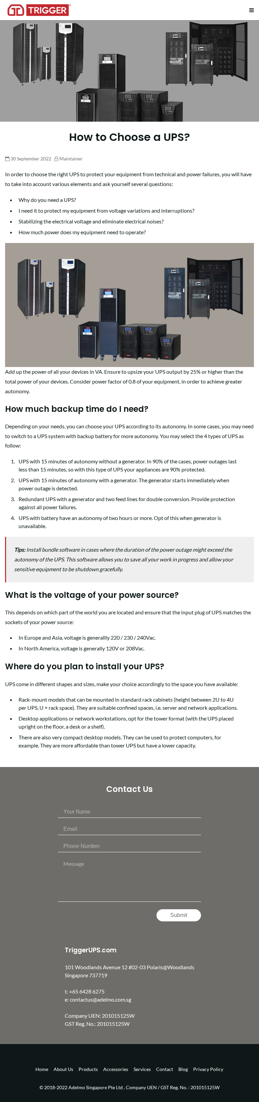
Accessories (115, 1069)
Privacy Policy (208, 1069)
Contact (164, 1069)
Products (88, 1069)
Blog (183, 1069)
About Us (63, 1069)
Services (142, 1069)
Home (41, 1069)
